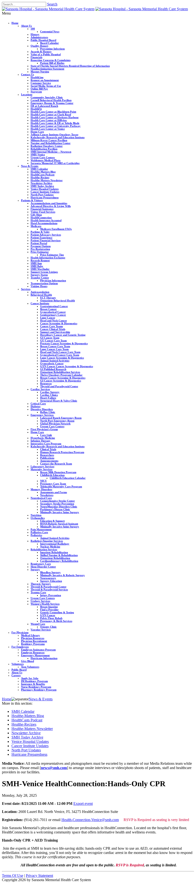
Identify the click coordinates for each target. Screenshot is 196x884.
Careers (16, 675)
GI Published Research (53, 369)
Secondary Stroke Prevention (57, 503)
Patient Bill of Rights (52, 63)
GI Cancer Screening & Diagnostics (60, 380)
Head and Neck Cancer (53, 320)
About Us (26, 25)
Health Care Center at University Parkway (56, 125)
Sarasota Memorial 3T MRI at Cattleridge (55, 163)
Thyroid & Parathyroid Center (48, 586)
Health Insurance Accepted (46, 220)
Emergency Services (42, 415)
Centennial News (49, 31)
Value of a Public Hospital (46, 54)
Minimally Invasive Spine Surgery (59, 512)
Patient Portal (39, 243)
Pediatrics (36, 535)
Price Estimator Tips (52, 254)
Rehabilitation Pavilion (44, 148)
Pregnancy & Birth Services (56, 621)
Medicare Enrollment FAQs (56, 228)
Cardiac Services (40, 389)
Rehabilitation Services (44, 549)
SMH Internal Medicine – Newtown (51, 151)
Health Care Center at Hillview (49, 120)
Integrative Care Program (46, 443)
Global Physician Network (55, 423)
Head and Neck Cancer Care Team (60, 352)
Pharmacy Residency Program (38, 689)
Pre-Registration (40, 249)
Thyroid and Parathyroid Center (59, 386)
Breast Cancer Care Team (55, 346)
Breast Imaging (49, 606)
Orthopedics (38, 518)
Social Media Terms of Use (46, 85)
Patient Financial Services (45, 240)
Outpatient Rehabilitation (55, 558)
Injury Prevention (50, 595)
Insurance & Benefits (33, 683)
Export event (83, 803)
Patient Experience (41, 237)
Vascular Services (41, 629)
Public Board (19, 669)
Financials (36, 57)
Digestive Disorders (42, 409)
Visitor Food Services (43, 211)
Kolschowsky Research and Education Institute (58, 137)
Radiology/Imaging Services (47, 540)
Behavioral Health (41, 294)
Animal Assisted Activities (54, 360)
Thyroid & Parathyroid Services (49, 589)
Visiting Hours (39, 286)
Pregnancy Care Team (53, 483)
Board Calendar (49, 42)
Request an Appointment (45, 80)
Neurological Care (41, 497)
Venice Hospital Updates (45, 188)
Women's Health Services (45, 603)
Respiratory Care (41, 563)
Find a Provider (49, 609)
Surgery (35, 569)
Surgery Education (51, 580)
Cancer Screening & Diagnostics (58, 323)
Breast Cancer (48, 309)
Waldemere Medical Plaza (45, 160)
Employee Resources (32, 652)
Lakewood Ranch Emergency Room (61, 417)
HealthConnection (41, 217)
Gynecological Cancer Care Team (59, 354)
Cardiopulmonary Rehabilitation (59, 560)
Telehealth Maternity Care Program (61, 486)
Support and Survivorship (55, 332)
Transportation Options (44, 283)
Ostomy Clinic (48, 626)
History (35, 34)
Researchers (47, 455)
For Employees (20, 646)
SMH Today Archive (42, 186)
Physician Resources (32, 638)
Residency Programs (33, 643)
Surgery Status (39, 274)
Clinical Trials (48, 449)
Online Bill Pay (39, 88)
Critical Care (38, 403)
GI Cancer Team (49, 337)
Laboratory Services (42, 466)
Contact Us (27, 74)
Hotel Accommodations (44, 223)
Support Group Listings (44, 271)
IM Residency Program (34, 681)
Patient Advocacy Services (46, 234)
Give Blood (27, 661)
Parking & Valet (40, 231)
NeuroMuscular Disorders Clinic (58, 506)
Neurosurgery (48, 578)
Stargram (36, 91)
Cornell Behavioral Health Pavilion (51, 100)
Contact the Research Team (56, 463)
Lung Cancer (47, 317)
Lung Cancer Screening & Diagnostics (62, 357)
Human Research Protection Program (62, 452)
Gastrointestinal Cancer (54, 306)
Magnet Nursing (40, 71)
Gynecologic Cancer (52, 363)
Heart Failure (48, 397)
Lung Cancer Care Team (54, 349)
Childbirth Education (52, 475)
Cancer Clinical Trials (52, 329)
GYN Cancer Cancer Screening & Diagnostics (66, 366)
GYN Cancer (47, 615)
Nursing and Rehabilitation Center (51, 143)
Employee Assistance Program (38, 649)
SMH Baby (37, 266)
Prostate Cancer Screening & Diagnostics (64, 343)
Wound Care (38, 623)
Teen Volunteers (30, 666)
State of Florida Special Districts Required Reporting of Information (70, 65)
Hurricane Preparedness (45, 197)
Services (25, 289)
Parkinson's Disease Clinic (55, 509)
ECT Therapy (48, 297)
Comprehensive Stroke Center (57, 500)
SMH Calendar (39, 168)
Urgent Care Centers (43, 157)
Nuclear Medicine (50, 546)
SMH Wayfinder (40, 269)
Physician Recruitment (34, 641)
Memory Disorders (41, 489)
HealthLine (37, 77)
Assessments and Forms (53, 492)
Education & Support (52, 520)
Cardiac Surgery (50, 392)
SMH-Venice (38, 154)
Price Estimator (40, 251)
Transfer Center (40, 277)
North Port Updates (42, 194)
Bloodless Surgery (50, 572)
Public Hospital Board (43, 40)
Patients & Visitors (32, 200)
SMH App (36, 263)
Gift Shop (36, 214)
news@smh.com (54, 768)
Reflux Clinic (47, 412)
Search (52, 4)
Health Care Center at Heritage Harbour (55, 117)
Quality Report (39, 45)
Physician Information (53, 280)
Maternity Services (41, 469)
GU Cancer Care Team (53, 340)
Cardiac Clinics (49, 394)
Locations (26, 94)
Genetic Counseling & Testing (57, 612)
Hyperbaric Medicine (43, 437)
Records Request (40, 260)
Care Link (46, 435)
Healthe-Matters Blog (43, 171)
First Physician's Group (44, 429)
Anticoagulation (40, 291)
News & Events (29, 166)
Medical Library (30, 635)
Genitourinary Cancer (53, 314)
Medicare (36, 226)
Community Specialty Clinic (47, 97)
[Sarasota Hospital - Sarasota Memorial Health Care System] (48, 9)
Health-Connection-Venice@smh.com (90, 820)
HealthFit (36, 108)
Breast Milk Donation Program (58, 472)
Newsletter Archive (41, 183)
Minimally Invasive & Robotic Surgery (62, 575)
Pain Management (41, 529)
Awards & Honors (41, 51)
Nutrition (36, 515)
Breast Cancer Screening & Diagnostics (62, 377)
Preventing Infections (52, 48)
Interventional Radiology (54, 543)
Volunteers (17, 663)
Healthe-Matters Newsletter (47, 180)
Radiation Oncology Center (47, 146)
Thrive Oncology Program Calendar (61, 374)
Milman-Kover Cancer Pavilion (49, 140)
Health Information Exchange (48, 257)
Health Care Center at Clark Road (51, 114)
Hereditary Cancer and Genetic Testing (63, 334)
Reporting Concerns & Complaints (51, 60)
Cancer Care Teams (51, 326)
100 (33, 28)
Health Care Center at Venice (48, 128)
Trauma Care (38, 592)
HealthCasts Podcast (42, 174)
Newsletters (46, 495)
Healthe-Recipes (40, 177)
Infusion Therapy (40, 440)
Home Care (37, 131)
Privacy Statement (39, 876)
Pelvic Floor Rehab (51, 618)
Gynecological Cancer (53, 311)
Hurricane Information (44, 658)
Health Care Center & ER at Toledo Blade (55, 123)
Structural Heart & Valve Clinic (58, 400)
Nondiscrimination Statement (47, 68)
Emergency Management (35, 655)
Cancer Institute (40, 303)
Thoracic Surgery (41, 583)
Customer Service (41, 83)
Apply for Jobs (29, 678)
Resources (46, 383)
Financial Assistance (42, 208)
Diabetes (35, 406)
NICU (43, 480)
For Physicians (19, 632)
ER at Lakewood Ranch (44, 105)
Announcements (49, 460)
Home (14, 22)
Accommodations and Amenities (49, 203)
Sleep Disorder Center (43, 566)
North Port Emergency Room (57, 420)
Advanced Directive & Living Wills (51, 206)
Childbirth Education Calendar (68, 477)
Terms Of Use (12, 876)
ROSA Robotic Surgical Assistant (59, 523)
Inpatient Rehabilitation (54, 552)
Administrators (39, 37)
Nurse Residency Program (36, 686)
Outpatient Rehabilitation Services (60, 372)
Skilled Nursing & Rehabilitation (59, 555)
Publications (47, 457)
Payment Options (41, 246)
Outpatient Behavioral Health (57, 300)
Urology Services (40, 601)
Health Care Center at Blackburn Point (53, 111)
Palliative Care (39, 532)
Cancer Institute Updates (45, 191)
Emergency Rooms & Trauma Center (52, 103)
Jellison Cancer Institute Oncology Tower (54, 134)
